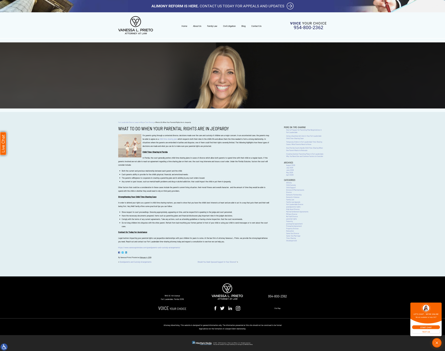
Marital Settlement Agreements (297, 211)
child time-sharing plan (168, 139)
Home (184, 26)
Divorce (289, 192)
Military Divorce (291, 214)
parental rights (291, 219)
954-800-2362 (308, 27)
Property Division (292, 228)
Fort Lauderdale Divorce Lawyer (128, 122)
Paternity (289, 221)
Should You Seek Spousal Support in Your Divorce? (217, 262)
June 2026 (290, 170)
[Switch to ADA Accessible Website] (4, 346)
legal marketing (231, 344)
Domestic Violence (292, 197)
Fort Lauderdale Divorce (294, 204)
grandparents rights (293, 207)
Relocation (290, 231)
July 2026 (289, 167)
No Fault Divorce (292, 216)
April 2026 (290, 175)
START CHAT (426, 327)
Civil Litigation (229, 26)
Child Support (291, 187)
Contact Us (256, 26)
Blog (244, 26)
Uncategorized (291, 240)
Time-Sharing (149, 122)
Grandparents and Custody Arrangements (135, 262)
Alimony (289, 182)
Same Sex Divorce (292, 233)
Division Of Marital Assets (295, 190)
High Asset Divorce (293, 209)
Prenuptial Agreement (294, 226)
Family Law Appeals (293, 202)
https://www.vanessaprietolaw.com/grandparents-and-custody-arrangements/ (149, 247)
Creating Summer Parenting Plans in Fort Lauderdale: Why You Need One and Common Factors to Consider (305, 155)
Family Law (212, 26)
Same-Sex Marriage (293, 236)
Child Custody (291, 185)
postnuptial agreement (294, 224)
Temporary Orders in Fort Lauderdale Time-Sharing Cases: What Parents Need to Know (304, 143)
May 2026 (289, 172)
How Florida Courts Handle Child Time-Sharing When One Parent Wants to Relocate (304, 149)
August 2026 (290, 165)
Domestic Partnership (294, 195)
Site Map (277, 308)
